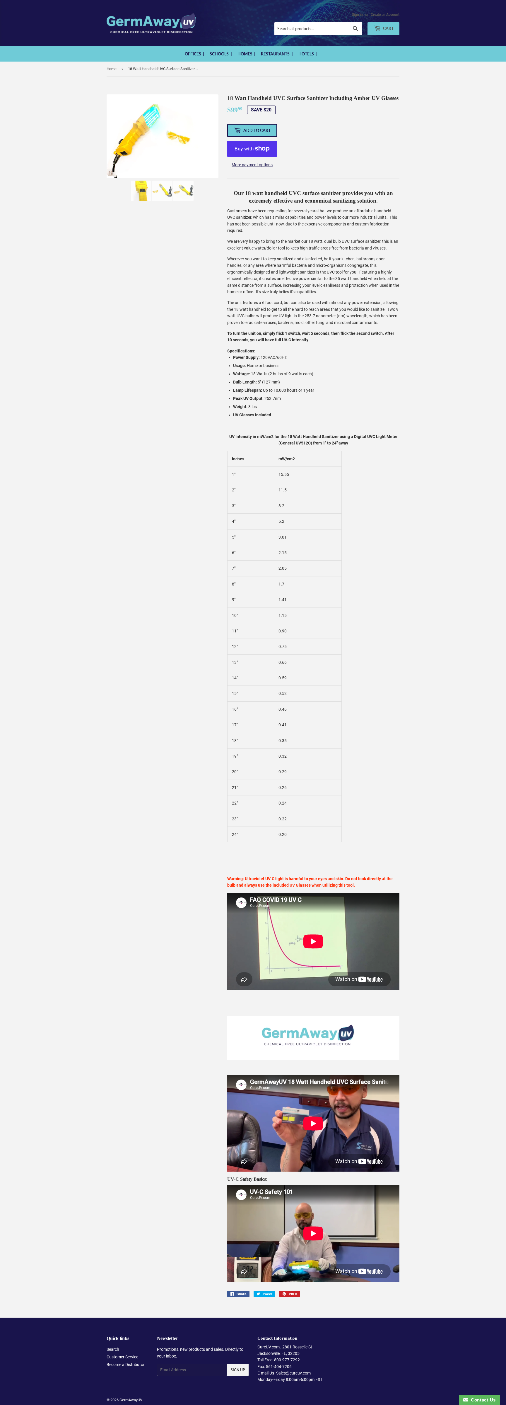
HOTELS (306, 53)
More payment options (252, 164)
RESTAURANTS (275, 53)
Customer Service (122, 1357)
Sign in (357, 15)
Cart (388, 28)
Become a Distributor (126, 1364)
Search (113, 1349)
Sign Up (238, 1370)
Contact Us (482, 1399)
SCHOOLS (220, 53)
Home (112, 69)
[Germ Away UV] (313, 1059)
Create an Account (385, 15)
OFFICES (193, 53)
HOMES (245, 53)
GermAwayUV (130, 1400)
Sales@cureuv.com (293, 1373)
